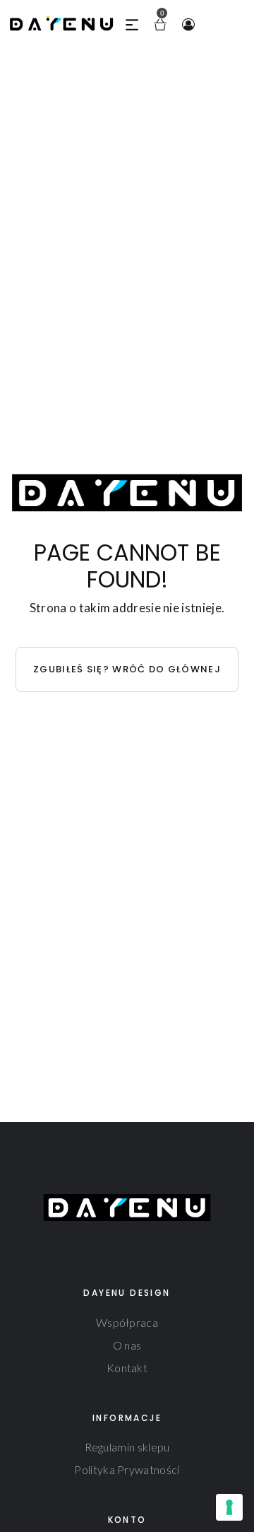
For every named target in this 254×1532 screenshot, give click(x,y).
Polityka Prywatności (126, 1469)
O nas (127, 1345)
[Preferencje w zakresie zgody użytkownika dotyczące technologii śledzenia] (229, 1507)
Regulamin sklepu (127, 1447)
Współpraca (127, 1322)
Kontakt (127, 1367)
